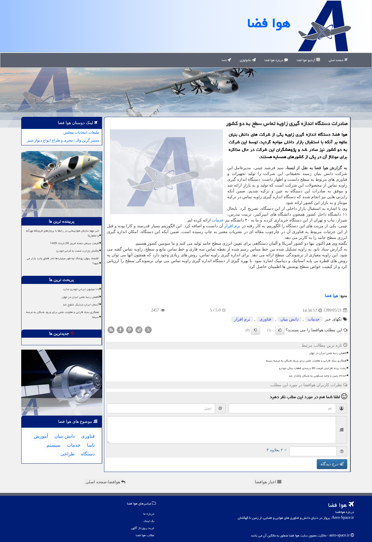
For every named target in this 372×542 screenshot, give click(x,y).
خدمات (218, 220)
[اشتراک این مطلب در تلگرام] (139, 329)
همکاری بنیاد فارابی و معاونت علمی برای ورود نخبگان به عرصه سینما (306, 361)
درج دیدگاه (330, 464)
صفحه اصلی (336, 60)
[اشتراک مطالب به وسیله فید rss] (111, 329)
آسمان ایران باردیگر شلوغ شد (81, 304)
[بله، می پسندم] (280, 330)
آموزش (41, 436)
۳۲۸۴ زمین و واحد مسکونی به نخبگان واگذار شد (317, 376)
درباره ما (148, 514)
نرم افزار (232, 226)
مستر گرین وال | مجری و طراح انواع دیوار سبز (63, 140)
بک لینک (149, 521)
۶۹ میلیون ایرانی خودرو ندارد (81, 289)
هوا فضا (268, 22)
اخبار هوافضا (266, 482)
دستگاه (88, 453)
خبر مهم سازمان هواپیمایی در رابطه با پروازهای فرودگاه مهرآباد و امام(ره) (62, 233)
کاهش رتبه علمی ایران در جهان (327, 353)
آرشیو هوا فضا (306, 60)
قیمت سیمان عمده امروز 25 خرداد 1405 (74, 243)
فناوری (265, 319)
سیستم (53, 445)
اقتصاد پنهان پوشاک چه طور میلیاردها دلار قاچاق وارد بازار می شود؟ (63, 260)
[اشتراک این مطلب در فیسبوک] (120, 329)
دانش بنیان (289, 319)
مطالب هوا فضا (145, 535)
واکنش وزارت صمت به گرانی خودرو (77, 251)
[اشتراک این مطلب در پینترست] (130, 329)
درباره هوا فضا (274, 60)
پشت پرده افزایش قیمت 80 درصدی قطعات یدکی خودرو (312, 368)
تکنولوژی (246, 60)
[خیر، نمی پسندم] (255, 330)
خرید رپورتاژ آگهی (142, 528)
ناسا (225, 60)
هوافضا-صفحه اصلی (103, 482)
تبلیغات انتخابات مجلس (81, 132)
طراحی (67, 453)
